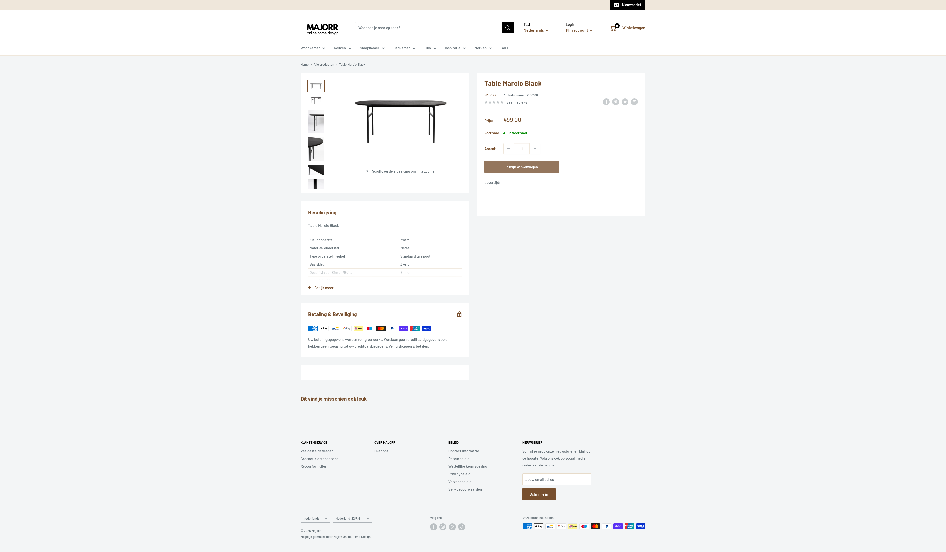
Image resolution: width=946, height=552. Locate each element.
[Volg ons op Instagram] (442, 526)
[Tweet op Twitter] (625, 101)
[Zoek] (508, 27)
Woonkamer (310, 48)
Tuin (427, 48)
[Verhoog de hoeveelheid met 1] (535, 148)
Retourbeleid (458, 458)
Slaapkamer (369, 48)
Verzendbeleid (459, 481)
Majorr (490, 95)
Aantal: (490, 148)
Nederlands (311, 518)
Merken (480, 48)
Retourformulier (314, 466)
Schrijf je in (539, 494)
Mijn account (577, 30)
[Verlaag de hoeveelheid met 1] (509, 148)
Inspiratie (452, 48)
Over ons (381, 451)
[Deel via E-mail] (634, 101)
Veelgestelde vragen (317, 451)
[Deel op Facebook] (606, 101)
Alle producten (324, 64)
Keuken (340, 48)
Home (305, 64)
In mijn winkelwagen (522, 167)
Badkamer (401, 48)
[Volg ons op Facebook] (433, 526)
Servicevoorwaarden (465, 489)
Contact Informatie (463, 451)
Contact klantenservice (319, 458)
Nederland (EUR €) (348, 518)
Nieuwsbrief (631, 5)
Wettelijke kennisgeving (467, 466)
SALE (505, 48)
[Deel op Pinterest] (615, 101)
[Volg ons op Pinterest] (452, 526)
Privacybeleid (459, 474)
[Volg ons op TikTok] (461, 526)
